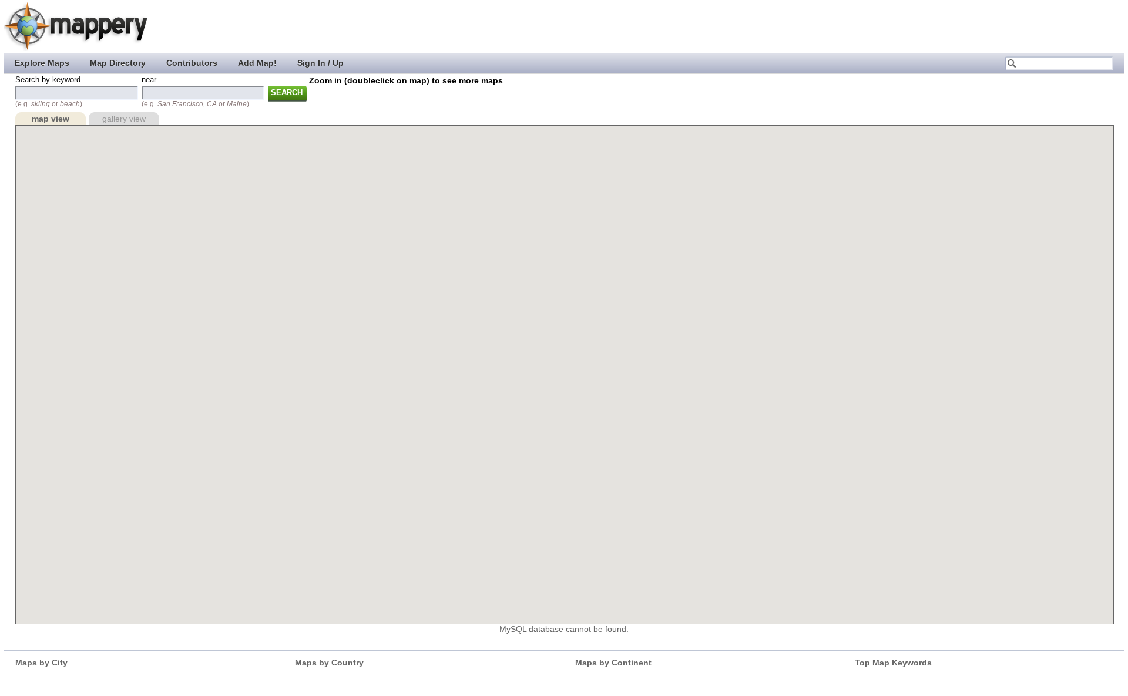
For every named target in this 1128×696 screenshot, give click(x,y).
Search (287, 92)
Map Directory (118, 63)
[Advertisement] (911, 26)
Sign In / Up (320, 63)
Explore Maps (42, 63)
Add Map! (257, 63)
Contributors (191, 63)
